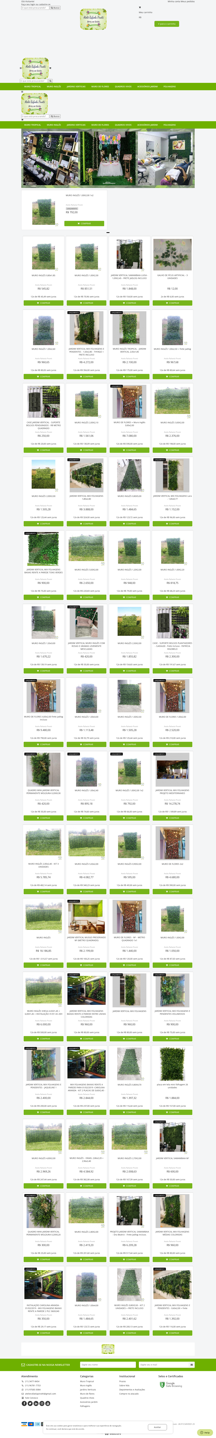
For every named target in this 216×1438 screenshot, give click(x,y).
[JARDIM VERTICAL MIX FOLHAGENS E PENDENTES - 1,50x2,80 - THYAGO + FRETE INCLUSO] (86, 328)
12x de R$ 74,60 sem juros (86, 811)
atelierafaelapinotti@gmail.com (40, 1393)
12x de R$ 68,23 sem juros (172, 590)
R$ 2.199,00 (86, 950)
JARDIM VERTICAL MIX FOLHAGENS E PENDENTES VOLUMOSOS (172, 1012)
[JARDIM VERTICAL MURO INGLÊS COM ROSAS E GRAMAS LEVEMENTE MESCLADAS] (86, 622)
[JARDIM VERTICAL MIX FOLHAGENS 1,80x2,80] (86, 475)
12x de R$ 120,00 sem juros (129, 958)
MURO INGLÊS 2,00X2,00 (43, 496)
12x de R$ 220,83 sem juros (86, 590)
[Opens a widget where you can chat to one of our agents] (205, 1433)
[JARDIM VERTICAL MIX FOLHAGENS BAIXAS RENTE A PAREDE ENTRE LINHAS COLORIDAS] (86, 990)
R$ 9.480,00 (44, 730)
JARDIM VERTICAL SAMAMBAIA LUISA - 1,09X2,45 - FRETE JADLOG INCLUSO (129, 277)
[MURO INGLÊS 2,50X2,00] (129, 622)
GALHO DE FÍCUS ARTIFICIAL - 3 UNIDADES (172, 277)
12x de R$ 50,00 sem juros (172, 1179)
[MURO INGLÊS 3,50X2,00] (86, 549)
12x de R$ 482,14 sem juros (43, 885)
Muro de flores (100, 86)
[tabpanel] (64, 210)
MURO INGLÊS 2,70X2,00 (129, 1158)
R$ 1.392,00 (172, 1318)
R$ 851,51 (86, 288)
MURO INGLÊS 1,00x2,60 (43, 349)
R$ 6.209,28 (130, 1245)
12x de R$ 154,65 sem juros (129, 664)
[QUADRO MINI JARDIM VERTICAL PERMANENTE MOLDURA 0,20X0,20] (43, 1211)
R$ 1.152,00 (172, 509)
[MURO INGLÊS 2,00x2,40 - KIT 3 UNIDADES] (43, 843)
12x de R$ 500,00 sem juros (43, 1032)
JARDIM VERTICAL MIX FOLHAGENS (129, 1011)
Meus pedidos (188, 1)
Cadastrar (192, 1365)
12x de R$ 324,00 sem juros (86, 517)
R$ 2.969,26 (44, 1171)
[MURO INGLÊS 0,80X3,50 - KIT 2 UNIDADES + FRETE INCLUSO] (129, 1285)
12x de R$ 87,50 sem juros (172, 958)
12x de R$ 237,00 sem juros (86, 1105)
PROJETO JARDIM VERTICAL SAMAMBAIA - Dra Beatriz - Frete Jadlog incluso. (129, 1233)
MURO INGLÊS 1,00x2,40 (86, 790)
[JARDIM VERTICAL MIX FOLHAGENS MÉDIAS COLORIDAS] (172, 1211)
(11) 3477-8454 (32, 1381)
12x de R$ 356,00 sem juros (86, 370)
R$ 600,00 (172, 1171)
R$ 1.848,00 (130, 288)
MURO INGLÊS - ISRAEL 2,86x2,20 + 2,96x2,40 (86, 1159)
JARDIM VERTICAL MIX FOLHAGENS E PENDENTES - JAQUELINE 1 (43, 1086)
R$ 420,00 (86, 656)
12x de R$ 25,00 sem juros (43, 1253)
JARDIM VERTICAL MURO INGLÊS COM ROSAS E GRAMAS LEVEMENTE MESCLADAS (86, 646)
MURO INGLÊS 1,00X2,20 (172, 569)
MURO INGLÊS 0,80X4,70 (129, 1084)
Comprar (85, 223)
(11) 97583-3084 (33, 1389)
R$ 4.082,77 (86, 877)
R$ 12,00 (172, 288)
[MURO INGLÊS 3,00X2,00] (172, 402)
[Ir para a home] (93, 19)
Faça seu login (28, 4)
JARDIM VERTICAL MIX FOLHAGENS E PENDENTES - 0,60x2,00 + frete (172, 1307)
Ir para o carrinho (166, 23)
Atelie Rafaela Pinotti (74, 205)
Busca (56, 7)
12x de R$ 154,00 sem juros (129, 296)
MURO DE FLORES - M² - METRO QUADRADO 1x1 (129, 939)
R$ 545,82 (43, 288)
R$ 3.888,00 (86, 509)
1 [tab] (108, 232)
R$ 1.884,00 (172, 1097)
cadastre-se (44, 4)
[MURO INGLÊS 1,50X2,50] (129, 696)
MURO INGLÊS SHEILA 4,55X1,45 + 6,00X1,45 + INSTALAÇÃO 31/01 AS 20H (43, 1012)
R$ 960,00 (86, 1024)
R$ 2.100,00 (130, 362)
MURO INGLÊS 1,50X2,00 (172, 937)
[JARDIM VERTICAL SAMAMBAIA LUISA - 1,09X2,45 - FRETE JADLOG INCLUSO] (129, 255)
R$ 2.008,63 (130, 1171)
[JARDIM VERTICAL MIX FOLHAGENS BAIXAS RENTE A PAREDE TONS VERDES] (43, 549)
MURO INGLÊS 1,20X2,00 (129, 569)
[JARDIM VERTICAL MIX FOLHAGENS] (129, 990)
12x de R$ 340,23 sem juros (86, 885)
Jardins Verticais (76, 86)
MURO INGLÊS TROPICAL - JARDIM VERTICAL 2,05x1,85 (129, 350)
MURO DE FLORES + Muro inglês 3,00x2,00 (129, 424)
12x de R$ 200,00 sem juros (43, 1105)
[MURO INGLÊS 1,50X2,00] (172, 917)
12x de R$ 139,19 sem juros (43, 664)
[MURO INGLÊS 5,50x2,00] (86, 843)
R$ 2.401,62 (130, 1318)
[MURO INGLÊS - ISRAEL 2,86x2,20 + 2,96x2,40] (86, 1137)
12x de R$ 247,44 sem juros (43, 1179)
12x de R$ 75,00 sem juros (43, 590)
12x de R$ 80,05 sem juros (43, 370)
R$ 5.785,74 (44, 877)
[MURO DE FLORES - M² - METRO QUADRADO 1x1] (129, 917)
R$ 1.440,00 (130, 950)
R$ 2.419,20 (86, 1245)
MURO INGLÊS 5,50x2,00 (86, 864)
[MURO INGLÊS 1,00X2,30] (86, 255)
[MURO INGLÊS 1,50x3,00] (43, 622)
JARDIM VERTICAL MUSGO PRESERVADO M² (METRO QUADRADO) (86, 939)
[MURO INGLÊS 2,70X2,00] (129, 1137)
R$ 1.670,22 (44, 656)
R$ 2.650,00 (86, 582)
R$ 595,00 (129, 877)
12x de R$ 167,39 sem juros (129, 1179)
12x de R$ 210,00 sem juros (172, 738)
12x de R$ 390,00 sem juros (172, 885)
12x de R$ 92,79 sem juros (86, 738)
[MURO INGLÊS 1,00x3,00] (86, 696)
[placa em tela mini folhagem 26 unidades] (172, 1064)
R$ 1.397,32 (130, 1097)
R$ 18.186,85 (43, 950)
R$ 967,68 (172, 362)
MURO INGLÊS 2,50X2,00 (129, 643)
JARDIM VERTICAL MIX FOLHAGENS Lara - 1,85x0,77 (172, 497)
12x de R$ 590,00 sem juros (129, 443)
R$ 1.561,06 (86, 435)
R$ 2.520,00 (172, 730)
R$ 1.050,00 (172, 950)
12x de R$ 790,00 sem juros (43, 738)
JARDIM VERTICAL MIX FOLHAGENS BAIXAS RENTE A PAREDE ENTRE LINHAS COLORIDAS (86, 1014)
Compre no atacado (129, 1393)
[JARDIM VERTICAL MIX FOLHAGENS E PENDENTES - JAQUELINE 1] (43, 1064)
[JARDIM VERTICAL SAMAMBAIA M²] (172, 1137)
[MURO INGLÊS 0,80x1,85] (43, 255)
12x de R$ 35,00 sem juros (86, 664)
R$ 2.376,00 (172, 435)
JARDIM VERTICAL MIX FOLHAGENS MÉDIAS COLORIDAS (172, 1233)
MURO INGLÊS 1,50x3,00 (43, 643)
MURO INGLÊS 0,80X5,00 (129, 496)
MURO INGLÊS (44, 937)
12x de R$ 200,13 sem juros (129, 1326)
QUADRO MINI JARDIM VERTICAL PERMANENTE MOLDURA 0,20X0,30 (43, 792)
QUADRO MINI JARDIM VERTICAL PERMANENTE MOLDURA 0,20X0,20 (43, 1233)
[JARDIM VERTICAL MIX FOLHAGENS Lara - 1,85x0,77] (172, 475)
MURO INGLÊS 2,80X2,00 (86, 1231)
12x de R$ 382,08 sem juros (86, 1179)
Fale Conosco (31, 1397)
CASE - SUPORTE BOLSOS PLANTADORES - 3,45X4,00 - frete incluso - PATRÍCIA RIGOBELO (172, 646)
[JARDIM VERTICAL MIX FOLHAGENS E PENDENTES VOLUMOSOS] (172, 990)
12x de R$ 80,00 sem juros (86, 1032)
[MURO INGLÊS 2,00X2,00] (43, 475)
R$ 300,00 (43, 1245)
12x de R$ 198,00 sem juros (172, 443)
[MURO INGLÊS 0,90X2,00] (129, 843)
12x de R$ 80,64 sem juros (172, 370)
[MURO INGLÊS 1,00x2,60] (43, 328)
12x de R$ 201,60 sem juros (86, 1253)
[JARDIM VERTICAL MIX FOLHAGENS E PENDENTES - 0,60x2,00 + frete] (172, 1285)
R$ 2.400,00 (44, 1097)
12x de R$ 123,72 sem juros (129, 517)
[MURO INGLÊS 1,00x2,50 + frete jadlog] (172, 328)
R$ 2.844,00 (86, 1097)
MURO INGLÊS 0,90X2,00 (129, 864)
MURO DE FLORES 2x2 (172, 864)
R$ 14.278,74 (172, 803)
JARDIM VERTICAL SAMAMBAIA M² (172, 1158)
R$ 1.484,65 (130, 509)
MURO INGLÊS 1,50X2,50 (129, 716)
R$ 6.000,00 (44, 1024)
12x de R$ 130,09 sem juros (86, 443)
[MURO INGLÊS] (43, 917)
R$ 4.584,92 (86, 1171)
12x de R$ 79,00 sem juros (129, 590)
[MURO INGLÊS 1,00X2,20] (172, 549)
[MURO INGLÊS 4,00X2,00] (43, 1137)
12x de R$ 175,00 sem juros (129, 370)
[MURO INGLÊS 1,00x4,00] (86, 1285)
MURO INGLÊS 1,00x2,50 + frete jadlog (172, 349)
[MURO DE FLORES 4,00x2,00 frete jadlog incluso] (43, 696)
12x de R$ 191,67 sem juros (172, 664)
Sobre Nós (124, 1385)
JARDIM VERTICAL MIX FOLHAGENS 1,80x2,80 (86, 497)
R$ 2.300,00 (172, 656)
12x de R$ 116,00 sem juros (172, 1326)
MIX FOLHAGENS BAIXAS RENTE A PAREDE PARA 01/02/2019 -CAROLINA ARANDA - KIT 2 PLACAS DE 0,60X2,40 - (86, 1087)
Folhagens (170, 86)
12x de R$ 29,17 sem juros (43, 1326)
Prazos (122, 1381)
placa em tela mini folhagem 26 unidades (172, 1086)
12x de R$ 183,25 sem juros (86, 958)
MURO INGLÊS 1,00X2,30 (86, 275)
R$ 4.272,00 (86, 362)
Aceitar (157, 1427)
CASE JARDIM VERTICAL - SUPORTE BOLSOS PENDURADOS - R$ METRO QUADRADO (43, 425)
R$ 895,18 (86, 803)
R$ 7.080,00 (130, 435)
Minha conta (174, 1)
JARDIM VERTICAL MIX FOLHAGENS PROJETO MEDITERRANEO (172, 792)
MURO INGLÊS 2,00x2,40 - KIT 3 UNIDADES (43, 865)
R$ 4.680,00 (172, 877)
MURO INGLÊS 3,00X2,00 (172, 422)
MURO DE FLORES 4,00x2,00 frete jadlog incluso (43, 718)
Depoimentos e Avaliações (132, 1389)
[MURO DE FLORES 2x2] (172, 843)
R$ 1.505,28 (44, 509)
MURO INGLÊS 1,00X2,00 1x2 (79, 195)
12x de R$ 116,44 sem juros (129, 1105)
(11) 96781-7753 (33, 1385)
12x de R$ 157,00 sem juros (172, 1105)
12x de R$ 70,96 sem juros (86, 296)
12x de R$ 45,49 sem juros (43, 296)
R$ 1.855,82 (130, 656)
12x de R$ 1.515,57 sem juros (43, 958)
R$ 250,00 (43, 435)
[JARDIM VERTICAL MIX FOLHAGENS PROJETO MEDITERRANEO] (172, 770)
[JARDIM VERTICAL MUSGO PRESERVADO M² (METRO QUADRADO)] (86, 917)
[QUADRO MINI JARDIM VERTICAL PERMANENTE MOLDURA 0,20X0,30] (43, 770)
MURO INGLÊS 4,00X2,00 (43, 1158)
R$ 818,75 (172, 582)
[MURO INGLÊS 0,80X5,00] (129, 475)
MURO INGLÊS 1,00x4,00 (86, 1305)
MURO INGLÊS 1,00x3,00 (86, 716)
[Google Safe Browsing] (171, 1384)
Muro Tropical (32, 86)
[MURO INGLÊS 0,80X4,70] (129, 1064)
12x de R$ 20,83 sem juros (43, 443)
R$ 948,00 (129, 582)
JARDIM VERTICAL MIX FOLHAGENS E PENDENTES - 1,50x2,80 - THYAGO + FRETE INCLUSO (86, 351)
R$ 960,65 (43, 362)
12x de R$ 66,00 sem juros (129, 811)
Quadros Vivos (123, 86)
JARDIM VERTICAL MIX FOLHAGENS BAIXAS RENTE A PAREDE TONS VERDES (43, 571)
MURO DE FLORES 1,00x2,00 (172, 716)
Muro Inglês (54, 86)
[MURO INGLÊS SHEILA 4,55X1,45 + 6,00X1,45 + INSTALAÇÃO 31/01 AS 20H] (43, 990)
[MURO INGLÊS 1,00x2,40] (86, 770)
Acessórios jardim (147, 86)
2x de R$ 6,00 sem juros (172, 296)
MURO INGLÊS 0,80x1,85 (43, 275)
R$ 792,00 (72, 212)
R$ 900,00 (43, 582)
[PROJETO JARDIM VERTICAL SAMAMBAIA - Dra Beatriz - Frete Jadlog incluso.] (129, 1211)
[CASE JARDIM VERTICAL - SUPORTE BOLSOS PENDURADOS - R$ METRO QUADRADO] (43, 402)
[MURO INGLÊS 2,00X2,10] (86, 402)
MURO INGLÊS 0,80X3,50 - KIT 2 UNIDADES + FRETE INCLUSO (129, 1307)
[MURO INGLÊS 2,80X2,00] (86, 1211)
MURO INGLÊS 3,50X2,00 (86, 569)
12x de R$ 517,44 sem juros (129, 1253)
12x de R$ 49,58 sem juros (129, 885)
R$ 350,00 (43, 1318)
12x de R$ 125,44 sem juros (43, 517)
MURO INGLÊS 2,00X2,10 (86, 422)
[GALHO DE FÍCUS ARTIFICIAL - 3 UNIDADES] (172, 255)
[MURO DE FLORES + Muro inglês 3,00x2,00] (129, 402)
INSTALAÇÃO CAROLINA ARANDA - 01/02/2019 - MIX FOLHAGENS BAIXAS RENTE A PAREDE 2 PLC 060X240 (43, 1308)
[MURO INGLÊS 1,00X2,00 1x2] (43, 210)
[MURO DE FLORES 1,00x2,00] (172, 696)
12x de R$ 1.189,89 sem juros (172, 811)
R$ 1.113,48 (86, 730)
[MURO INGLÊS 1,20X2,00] (129, 549)
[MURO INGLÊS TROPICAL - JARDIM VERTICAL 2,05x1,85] (129, 328)
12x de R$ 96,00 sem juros (172, 517)
